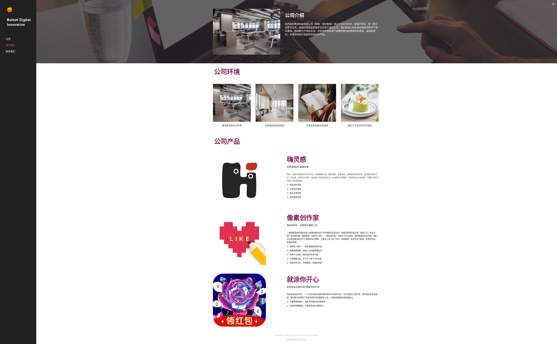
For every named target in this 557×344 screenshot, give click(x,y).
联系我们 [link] (10, 51)
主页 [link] (8, 39)
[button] (553, 4)
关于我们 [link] (10, 45)
